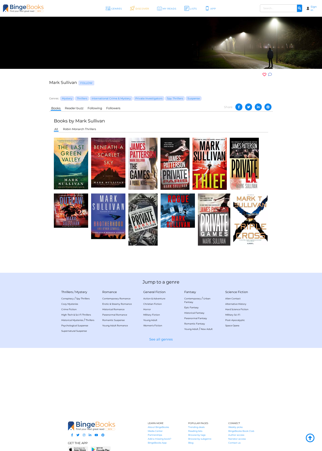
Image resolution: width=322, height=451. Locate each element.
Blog (190, 442)
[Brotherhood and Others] (108, 216)
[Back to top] (310, 438)
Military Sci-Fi (232, 314)
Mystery (81, 292)
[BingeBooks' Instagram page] (84, 435)
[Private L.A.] (244, 163)
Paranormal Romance (114, 314)
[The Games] (142, 163)
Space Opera (232, 325)
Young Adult (150, 320)
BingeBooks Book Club (241, 431)
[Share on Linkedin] (258, 107)
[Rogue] (178, 210)
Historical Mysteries (72, 320)
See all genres (161, 339)
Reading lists (195, 431)
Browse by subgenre (199, 438)
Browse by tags (197, 435)
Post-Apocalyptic (235, 320)
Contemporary (192, 298)
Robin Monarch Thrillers (79, 129)
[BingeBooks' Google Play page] (100, 449)
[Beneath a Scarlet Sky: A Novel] (108, 162)
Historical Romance (113, 309)
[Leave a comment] (270, 74)
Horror (147, 309)
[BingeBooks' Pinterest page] (102, 435)
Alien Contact (233, 298)
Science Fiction (236, 292)
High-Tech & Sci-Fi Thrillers (76, 314)
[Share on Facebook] (238, 107)
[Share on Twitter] (248, 107)
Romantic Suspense (113, 320)
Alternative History (235, 304)
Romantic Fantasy (194, 323)
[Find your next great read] (32, 8)
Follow (86, 83)
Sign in (314, 8)
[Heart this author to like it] (264, 74)
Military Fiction (151, 314)
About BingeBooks (158, 427)
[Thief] (209, 163)
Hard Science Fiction (236, 309)
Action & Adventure (154, 298)
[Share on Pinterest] (268, 107)
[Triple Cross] (250, 219)
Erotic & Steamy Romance (117, 304)
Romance (109, 292)
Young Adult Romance (115, 325)
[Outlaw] (71, 210)
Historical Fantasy (194, 312)
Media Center (155, 431)
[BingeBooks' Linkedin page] (90, 435)
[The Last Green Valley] (71, 163)
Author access (236, 435)
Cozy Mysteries (69, 304)
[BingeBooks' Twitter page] (77, 435)
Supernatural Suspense (74, 331)
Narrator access (237, 438)
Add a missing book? (159, 438)
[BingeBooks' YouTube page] (96, 435)
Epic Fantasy (191, 307)
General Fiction (154, 292)
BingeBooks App (157, 442)
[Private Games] (214, 219)
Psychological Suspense (74, 325)
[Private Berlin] (143, 219)
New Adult (207, 329)
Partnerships (155, 435)
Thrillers (67, 292)
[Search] (299, 8)
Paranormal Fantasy (195, 318)
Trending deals (196, 427)
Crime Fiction (69, 309)
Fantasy (190, 292)
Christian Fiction (152, 304)
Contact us (234, 442)
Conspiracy (67, 298)
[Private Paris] (175, 163)
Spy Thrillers (83, 298)
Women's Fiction (152, 325)
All (56, 129)
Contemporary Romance (116, 298)
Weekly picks (235, 427)
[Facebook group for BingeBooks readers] (72, 435)
